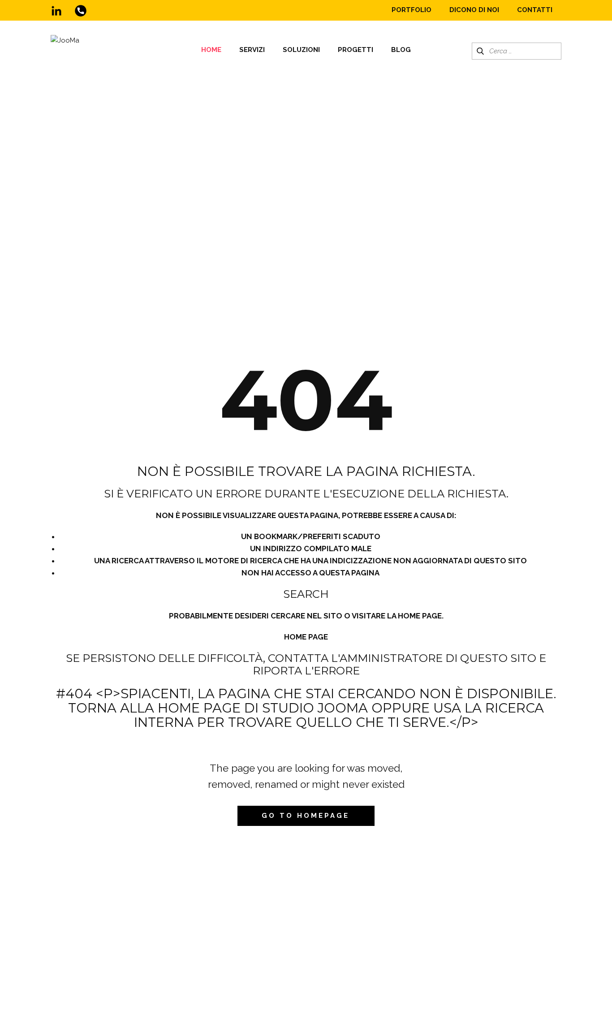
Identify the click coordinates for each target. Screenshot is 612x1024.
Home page (306, 636)
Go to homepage (305, 816)
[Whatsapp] (80, 11)
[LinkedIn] (56, 11)
